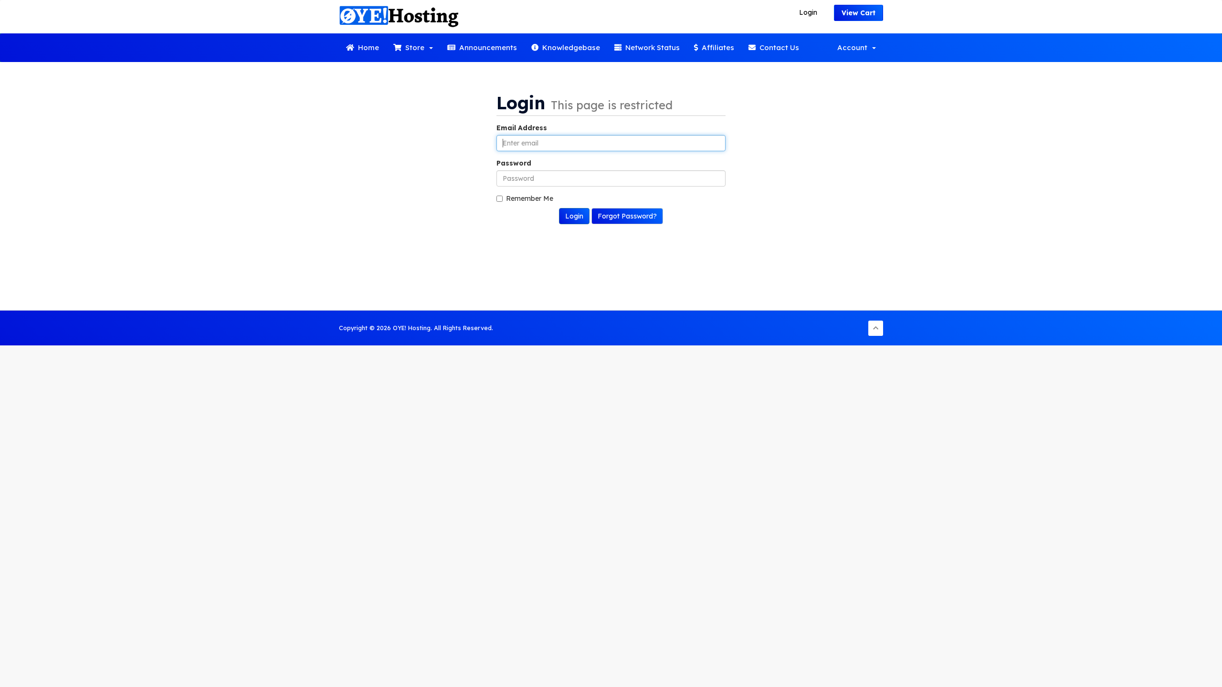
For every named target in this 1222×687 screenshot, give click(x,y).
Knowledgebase (569, 47)
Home (366, 47)
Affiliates (716, 47)
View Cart (858, 13)
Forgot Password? (627, 216)
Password (513, 163)
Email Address (521, 128)
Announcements (486, 47)
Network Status (651, 47)
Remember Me (529, 198)
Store (414, 47)
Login (808, 12)
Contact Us (777, 47)
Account (854, 47)
